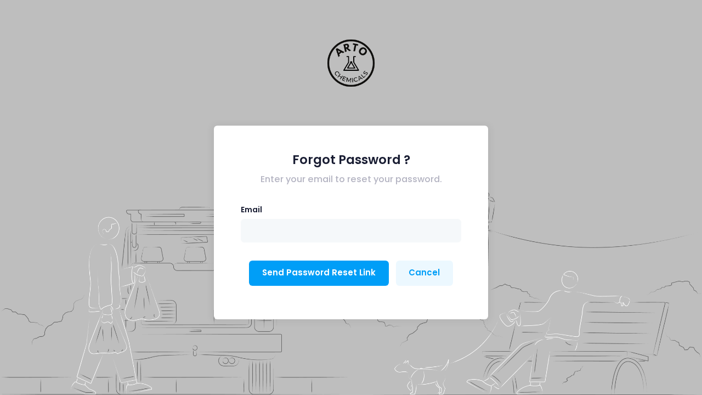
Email (251, 209)
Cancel (424, 272)
